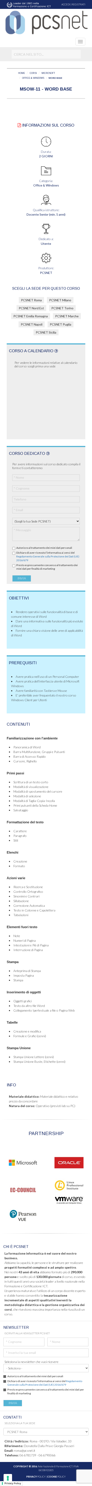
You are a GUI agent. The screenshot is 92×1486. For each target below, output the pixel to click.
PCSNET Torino (62, 308)
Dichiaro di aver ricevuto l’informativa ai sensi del (47, 556)
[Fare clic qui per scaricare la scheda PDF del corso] (19, 125)
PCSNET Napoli (31, 324)
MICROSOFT (48, 73)
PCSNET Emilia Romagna (30, 316)
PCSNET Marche (67, 316)
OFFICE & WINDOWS (33, 78)
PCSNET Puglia (60, 324)
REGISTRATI (78, 4)
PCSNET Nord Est (31, 308)
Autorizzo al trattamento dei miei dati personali (44, 547)
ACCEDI (65, 4)
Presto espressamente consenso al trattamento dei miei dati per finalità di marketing (47, 567)
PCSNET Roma (31, 300)
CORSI (33, 73)
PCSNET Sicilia (46, 332)
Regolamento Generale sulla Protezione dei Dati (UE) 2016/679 (44, 1383)
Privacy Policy (12, 1483)
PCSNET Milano (60, 300)
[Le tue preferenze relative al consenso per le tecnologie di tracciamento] (8, 1478)
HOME (21, 73)
